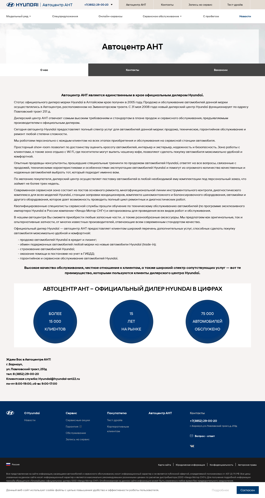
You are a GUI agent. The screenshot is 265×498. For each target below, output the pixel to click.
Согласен (248, 490)
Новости (245, 16)
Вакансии (221, 69)
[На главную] (22, 5)
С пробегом (211, 16)
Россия (15, 464)
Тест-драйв (235, 4)
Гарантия (72, 426)
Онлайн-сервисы (110, 16)
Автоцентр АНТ (136, 4)
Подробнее (220, 490)
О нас (44, 69)
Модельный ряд (17, 16)
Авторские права (247, 464)
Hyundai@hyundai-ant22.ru (59, 379)
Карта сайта (164, 464)
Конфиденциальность (221, 464)
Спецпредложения (65, 16)
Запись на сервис (200, 4)
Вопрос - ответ (205, 436)
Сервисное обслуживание (161, 16)
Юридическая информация (190, 464)
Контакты (167, 4)
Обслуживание (76, 432)
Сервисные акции (78, 420)
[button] (99, 4)
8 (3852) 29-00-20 (26, 374)
